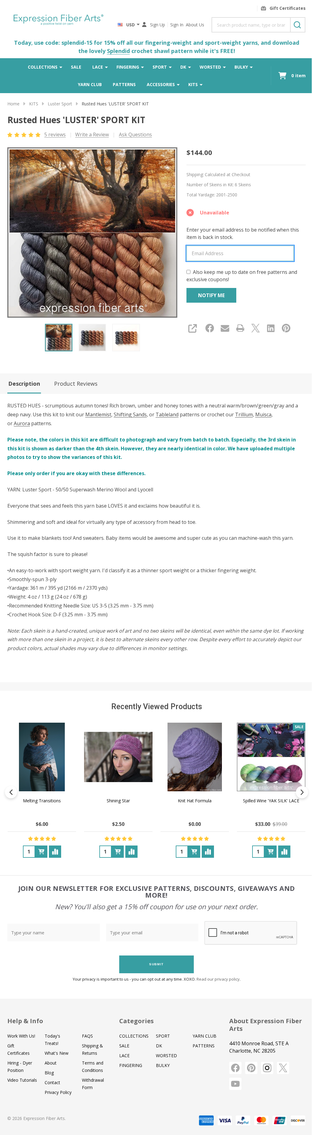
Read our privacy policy (218, 979)
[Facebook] (209, 328)
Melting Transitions (42, 801)
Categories (136, 1021)
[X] (255, 328)
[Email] (225, 328)
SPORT (160, 67)
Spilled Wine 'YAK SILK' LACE (271, 801)
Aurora (22, 423)
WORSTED (210, 67)
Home (13, 104)
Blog (49, 1073)
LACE (97, 67)
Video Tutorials (22, 1080)
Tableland (167, 414)
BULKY (241, 67)
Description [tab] (24, 383)
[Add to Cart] (41, 852)
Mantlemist (98, 414)
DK (183, 67)
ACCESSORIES (161, 84)
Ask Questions (135, 134)
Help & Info (25, 1021)
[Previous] (11, 792)
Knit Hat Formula (195, 801)
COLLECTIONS (42, 67)
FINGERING (127, 67)
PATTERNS (124, 84)
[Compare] (55, 852)
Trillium (244, 414)
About (51, 1063)
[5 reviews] (24, 134)
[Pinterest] (286, 328)
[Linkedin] (271, 328)
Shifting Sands (130, 414)
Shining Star (118, 801)
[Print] (240, 328)
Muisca (263, 414)
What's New (56, 1053)
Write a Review (92, 134)
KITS (193, 84)
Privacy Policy (58, 1092)
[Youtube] (235, 1084)
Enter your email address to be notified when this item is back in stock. (242, 233)
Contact (52, 1082)
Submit (156, 964)
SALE (76, 67)
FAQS (87, 1036)
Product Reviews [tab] (76, 383)
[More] (60, 67)
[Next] (302, 792)
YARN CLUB (90, 84)
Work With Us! (21, 1036)
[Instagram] (267, 1068)
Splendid (118, 51)
